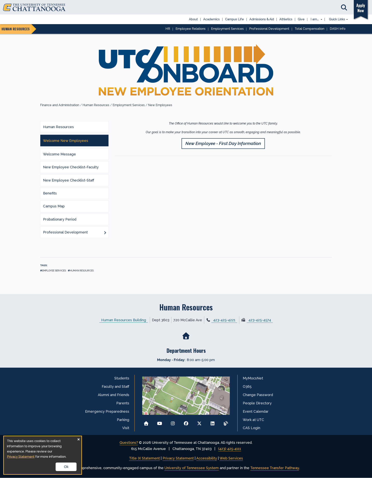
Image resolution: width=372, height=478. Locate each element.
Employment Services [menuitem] (227, 29)
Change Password (258, 395)
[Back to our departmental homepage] (186, 335)
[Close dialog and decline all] (78, 438)
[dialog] (42, 455)
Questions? (129, 443)
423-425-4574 (259, 320)
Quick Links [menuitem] (335, 19)
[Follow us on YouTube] (159, 422)
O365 (247, 386)
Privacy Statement (178, 458)
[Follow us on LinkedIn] (212, 422)
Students (121, 378)
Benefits (50, 193)
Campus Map (54, 206)
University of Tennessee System (191, 468)
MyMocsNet (253, 378)
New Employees (160, 105)
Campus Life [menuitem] (234, 19)
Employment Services (129, 105)
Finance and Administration (59, 105)
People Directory (257, 403)
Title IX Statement (144, 458)
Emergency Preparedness (107, 411)
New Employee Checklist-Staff (68, 180)
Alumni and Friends (113, 395)
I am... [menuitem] (313, 19)
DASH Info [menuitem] (337, 29)
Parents (122, 403)
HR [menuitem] (167, 29)
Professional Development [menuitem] (269, 29)
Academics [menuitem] (211, 19)
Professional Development (65, 232)
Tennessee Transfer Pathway (274, 468)
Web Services (231, 458)
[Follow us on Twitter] (199, 422)
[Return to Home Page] (146, 422)
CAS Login (251, 428)
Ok (66, 467)
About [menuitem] (193, 19)
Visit (125, 428)
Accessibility (206, 458)
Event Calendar (256, 411)
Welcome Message (59, 154)
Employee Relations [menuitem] (191, 29)
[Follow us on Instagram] (172, 422)
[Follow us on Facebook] (186, 422)
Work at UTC (253, 420)
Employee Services (54, 270)
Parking (123, 420)
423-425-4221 (224, 320)
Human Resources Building (123, 320)
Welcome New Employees (65, 141)
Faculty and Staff (115, 386)
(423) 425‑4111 (229, 449)
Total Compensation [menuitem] (309, 29)
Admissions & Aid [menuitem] (261, 19)
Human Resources (96, 105)
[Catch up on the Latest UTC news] (225, 422)
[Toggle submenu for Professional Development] (105, 232)
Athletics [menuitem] (285, 19)
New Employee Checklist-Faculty (71, 167)
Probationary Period (59, 219)
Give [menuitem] (301, 19)
